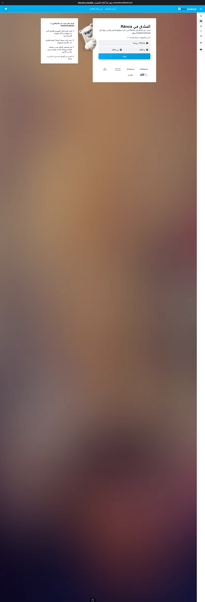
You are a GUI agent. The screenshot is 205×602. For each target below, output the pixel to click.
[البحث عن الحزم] (201, 31)
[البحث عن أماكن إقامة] (201, 21)
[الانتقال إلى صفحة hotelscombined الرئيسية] (187, 9)
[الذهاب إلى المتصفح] (201, 36)
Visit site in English (85, 2)
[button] (2, 2)
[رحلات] (201, 42)
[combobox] (138, 37)
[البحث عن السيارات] (201, 26)
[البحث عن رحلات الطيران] (201, 16)
